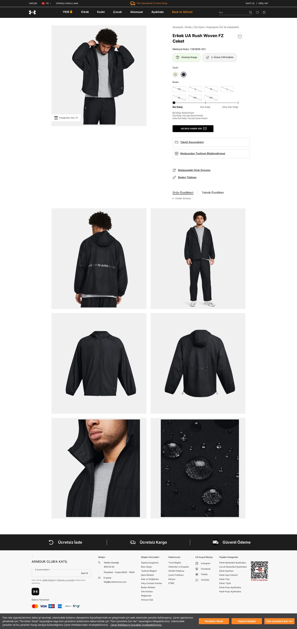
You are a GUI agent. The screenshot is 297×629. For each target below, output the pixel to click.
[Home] (32, 12)
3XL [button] (211, 97)
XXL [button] (195, 97)
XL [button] (179, 97)
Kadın (101, 12)
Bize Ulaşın (146, 566)
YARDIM (33, 3)
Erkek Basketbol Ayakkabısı (232, 562)
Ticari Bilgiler (174, 562)
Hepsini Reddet (247, 621)
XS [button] (179, 89)
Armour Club (147, 599)
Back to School (182, 12)
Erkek (85, 12)
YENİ (66, 12)
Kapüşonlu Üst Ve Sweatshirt (223, 27)
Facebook (206, 569)
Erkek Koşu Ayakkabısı (230, 587)
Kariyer (171, 579)
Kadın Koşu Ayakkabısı (230, 591)
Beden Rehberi (148, 587)
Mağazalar (146, 595)
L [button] (227, 89)
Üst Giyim (199, 27)
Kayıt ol (250, 3)
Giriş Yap (263, 3)
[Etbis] (259, 571)
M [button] (211, 89)
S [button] (195, 89)
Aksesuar (136, 12)
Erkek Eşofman (226, 571)
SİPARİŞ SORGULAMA (67, 3)
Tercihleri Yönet (214, 621)
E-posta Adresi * (42, 569)
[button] (175, 74)
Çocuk (117, 12)
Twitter (204, 574)
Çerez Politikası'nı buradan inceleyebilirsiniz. (136, 624)
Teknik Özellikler (213, 192)
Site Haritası (147, 591)
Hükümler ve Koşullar (66, 580)
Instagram (205, 563)
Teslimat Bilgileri (149, 571)
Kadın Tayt (224, 579)
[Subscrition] (35, 591)
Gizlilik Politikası (48, 580)
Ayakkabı (157, 12)
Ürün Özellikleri (183, 192)
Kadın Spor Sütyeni (228, 575)
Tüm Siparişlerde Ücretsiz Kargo (152, 3)
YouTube (205, 580)
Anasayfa (178, 27)
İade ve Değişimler (150, 579)
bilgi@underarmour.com (115, 582)
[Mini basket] (264, 12)
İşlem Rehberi (147, 575)
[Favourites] (257, 12)
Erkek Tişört (225, 583)
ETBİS (171, 583)
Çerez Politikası (176, 575)
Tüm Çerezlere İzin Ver (279, 621)
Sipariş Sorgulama (149, 562)
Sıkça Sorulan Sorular (151, 583)
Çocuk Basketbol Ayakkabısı (233, 566)
